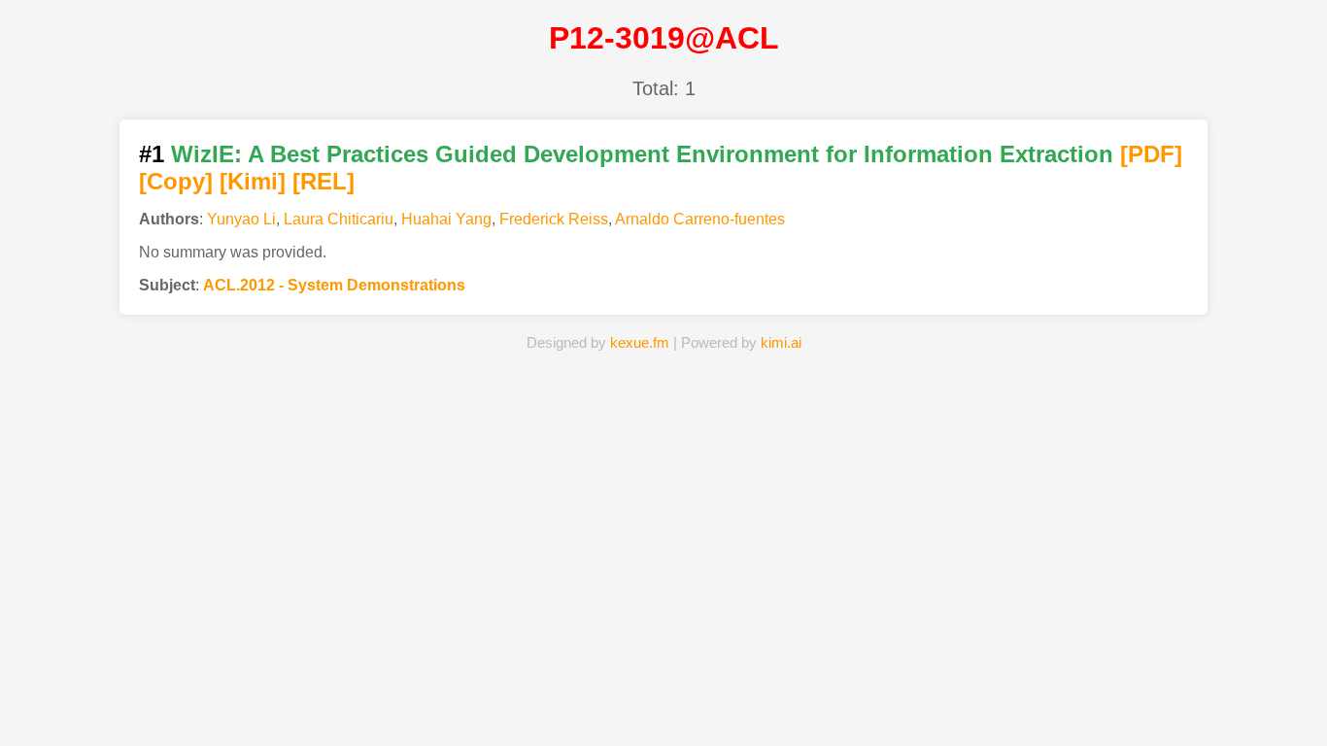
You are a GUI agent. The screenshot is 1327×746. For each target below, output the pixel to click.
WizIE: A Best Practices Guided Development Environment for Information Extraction (642, 154)
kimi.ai (781, 342)
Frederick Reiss (553, 219)
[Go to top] (1277, 684)
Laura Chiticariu (338, 219)
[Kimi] (253, 181)
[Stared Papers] (663, 701)
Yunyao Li (241, 219)
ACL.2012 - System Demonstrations (334, 285)
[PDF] (1151, 154)
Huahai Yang (446, 219)
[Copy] (176, 181)
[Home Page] (451, 701)
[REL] (323, 181)
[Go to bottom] (1277, 720)
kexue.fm (639, 342)
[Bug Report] (876, 701)
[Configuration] (770, 701)
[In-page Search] (557, 701)
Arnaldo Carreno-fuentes (700, 219)
